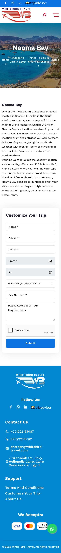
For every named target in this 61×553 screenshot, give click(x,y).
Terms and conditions (24, 487)
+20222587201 (21, 439)
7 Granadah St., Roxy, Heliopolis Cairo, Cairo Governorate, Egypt (26, 461)
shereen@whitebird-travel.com (27, 448)
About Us (13, 499)
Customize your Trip (22, 493)
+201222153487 (22, 431)
